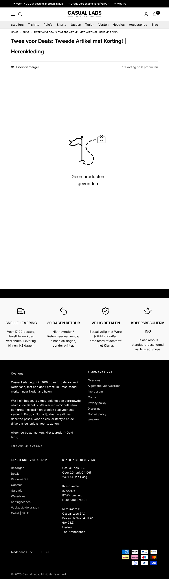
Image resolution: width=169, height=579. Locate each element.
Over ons (94, 380)
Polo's (48, 24)
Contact (93, 397)
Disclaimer (95, 408)
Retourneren (19, 479)
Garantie (16, 490)
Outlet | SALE (20, 513)
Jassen (75, 24)
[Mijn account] (146, 14)
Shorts (61, 24)
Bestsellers (15, 24)
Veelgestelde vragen (25, 507)
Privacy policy (97, 403)
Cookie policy (97, 414)
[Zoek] (20, 14)
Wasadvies (18, 496)
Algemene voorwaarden (104, 385)
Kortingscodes (21, 502)
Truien (89, 24)
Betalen (16, 473)
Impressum (95, 391)
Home (14, 32)
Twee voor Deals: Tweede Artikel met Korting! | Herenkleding (76, 32)
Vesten (103, 24)
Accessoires (138, 24)
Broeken (157, 24)
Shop (26, 32)
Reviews (93, 420)
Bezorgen (17, 468)
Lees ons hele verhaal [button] (27, 446)
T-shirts (33, 24)
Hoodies (119, 24)
